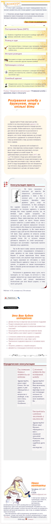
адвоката (33, 124)
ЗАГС (35, 155)
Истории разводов (13, 54)
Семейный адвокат (13, 78)
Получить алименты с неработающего (22, 346)
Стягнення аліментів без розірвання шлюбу (24, 337)
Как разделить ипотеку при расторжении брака (25, 331)
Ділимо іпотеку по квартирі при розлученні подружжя (27, 322)
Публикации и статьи (14, 65)
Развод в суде (11, 40)
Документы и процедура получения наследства (25, 348)
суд (9, 157)
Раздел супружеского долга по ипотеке (22, 324)
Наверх (30, 519)
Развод (6, 91)
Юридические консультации (20, 91)
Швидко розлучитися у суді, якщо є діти (22, 339)
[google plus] (26, 519)
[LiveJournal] (18, 298)
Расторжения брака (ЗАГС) (17, 29)
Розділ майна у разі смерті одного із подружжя (25, 333)
